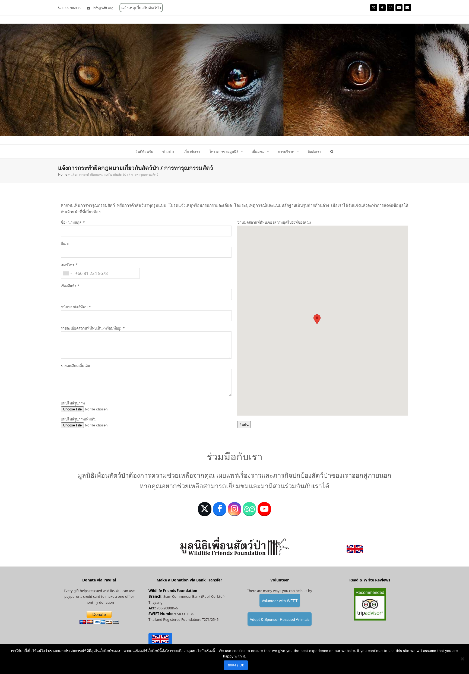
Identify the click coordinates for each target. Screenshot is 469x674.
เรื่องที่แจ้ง (68, 285)
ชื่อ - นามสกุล (71, 222)
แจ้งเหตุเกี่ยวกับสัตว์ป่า (141, 7)
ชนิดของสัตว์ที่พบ (74, 307)
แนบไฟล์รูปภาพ (73, 403)
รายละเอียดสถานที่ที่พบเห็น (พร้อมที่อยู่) (91, 328)
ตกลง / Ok (236, 665)
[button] (332, 151)
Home (62, 174)
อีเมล (65, 243)
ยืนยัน (244, 425)
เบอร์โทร (67, 264)
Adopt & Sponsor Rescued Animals (279, 619)
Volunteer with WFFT (280, 601)
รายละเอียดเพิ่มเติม (75, 365)
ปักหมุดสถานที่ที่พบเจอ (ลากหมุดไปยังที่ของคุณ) (274, 222)
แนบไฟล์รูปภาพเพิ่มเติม (79, 419)
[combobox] (67, 273)
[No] (462, 659)
